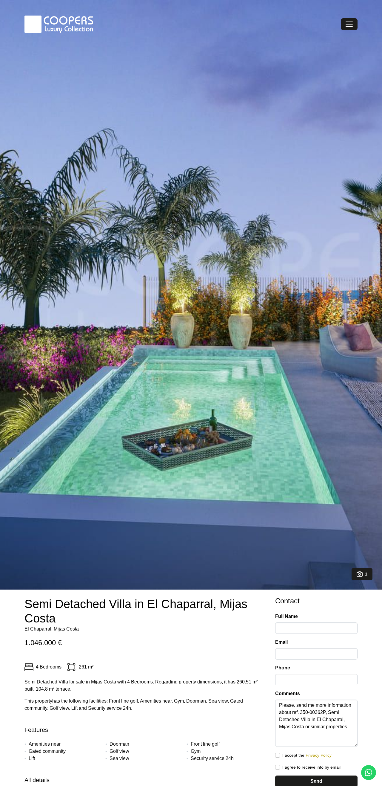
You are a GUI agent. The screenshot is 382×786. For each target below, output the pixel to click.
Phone (282, 667)
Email (281, 642)
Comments (287, 693)
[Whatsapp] (368, 772)
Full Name (286, 616)
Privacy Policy (319, 755)
